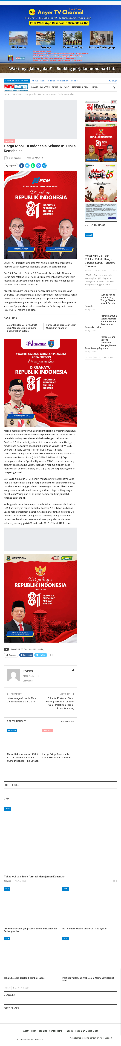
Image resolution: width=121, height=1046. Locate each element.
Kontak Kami (63, 80)
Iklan (42, 80)
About (35, 80)
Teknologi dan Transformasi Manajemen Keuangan (34, 876)
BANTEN (45, 87)
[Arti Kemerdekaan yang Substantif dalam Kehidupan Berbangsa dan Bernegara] (31, 906)
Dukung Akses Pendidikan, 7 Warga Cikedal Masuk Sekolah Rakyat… (100, 300)
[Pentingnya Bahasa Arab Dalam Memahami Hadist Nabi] (89, 956)
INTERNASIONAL (81, 87)
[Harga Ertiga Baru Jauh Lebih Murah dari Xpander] (58, 740)
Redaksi (51, 80)
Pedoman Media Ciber (86, 1031)
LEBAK (89, 235)
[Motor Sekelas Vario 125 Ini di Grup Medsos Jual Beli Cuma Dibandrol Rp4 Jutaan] (23, 740)
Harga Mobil (15, 649)
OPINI (7, 809)
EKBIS (55, 87)
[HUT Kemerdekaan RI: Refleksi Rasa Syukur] (89, 906)
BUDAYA (64, 87)
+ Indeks (68, 1031)
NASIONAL (9, 141)
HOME (34, 87)
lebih (74, 80)
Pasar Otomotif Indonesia (33, 649)
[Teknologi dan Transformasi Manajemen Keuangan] (60, 840)
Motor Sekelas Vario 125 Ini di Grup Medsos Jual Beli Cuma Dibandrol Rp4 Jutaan (21, 328)
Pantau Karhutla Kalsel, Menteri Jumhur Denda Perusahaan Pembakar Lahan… (101, 321)
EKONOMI (12, 730)
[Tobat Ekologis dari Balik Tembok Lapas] (31, 956)
